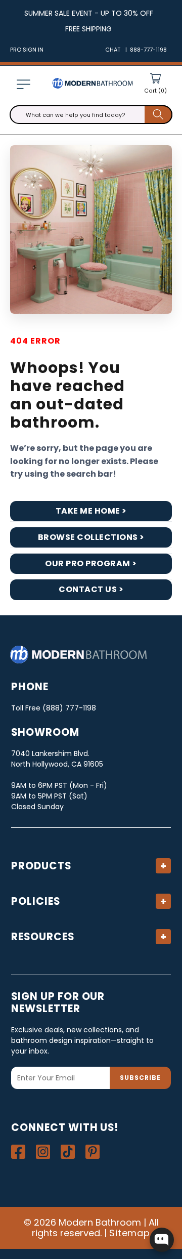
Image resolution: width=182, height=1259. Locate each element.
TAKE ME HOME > (91, 511)
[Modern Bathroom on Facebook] (18, 1152)
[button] (23, 84)
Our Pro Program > (91, 563)
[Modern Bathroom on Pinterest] (92, 1152)
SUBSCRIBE (140, 1077)
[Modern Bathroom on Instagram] (43, 1152)
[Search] (158, 114)
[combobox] (91, 114)
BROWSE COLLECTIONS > (91, 537)
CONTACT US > (91, 589)
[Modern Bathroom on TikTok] (68, 1152)
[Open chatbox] (162, 1240)
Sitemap (130, 1233)
